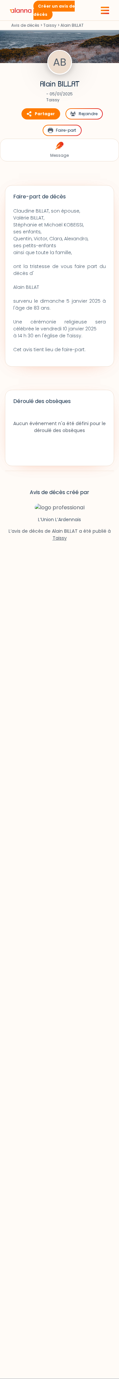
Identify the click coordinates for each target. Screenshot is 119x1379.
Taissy (50, 25)
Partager (45, 114)
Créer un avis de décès (54, 10)
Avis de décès (25, 25)
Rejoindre (88, 114)
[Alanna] (20, 10)
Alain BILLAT (59, 84)
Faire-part (66, 130)
